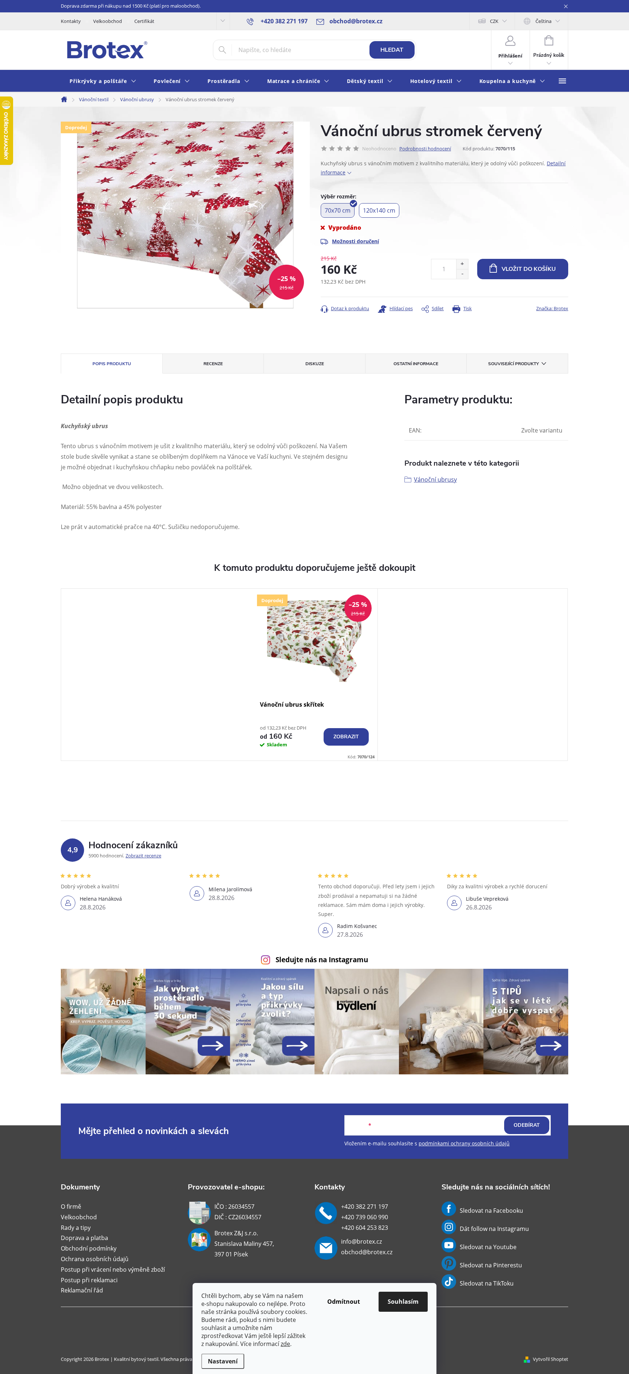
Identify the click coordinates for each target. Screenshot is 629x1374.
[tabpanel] (314, 675)
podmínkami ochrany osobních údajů (464, 1143)
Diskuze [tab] (314, 364)
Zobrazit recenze (143, 855)
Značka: (552, 308)
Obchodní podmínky (88, 1248)
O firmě (71, 1207)
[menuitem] (103, 81)
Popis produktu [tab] (111, 364)
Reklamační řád (82, 1290)
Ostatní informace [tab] (415, 364)
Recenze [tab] (213, 364)
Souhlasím (403, 1302)
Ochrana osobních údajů (94, 1259)
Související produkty (513, 364)
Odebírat (527, 1125)
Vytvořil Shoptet (550, 1359)
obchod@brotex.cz (366, 1252)
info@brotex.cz (361, 1241)
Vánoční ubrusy (435, 479)
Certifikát (144, 21)
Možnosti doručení (355, 241)
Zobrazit (346, 736)
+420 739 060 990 (364, 1217)
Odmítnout (343, 1302)
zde (285, 1344)
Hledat (391, 50)
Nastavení (223, 1361)
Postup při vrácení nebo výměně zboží (113, 1270)
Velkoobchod (107, 21)
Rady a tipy (76, 1228)
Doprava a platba (84, 1238)
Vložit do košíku (529, 269)
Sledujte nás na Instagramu (322, 959)
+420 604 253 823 (364, 1228)
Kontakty (71, 21)
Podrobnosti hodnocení (425, 148)
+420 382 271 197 (364, 1207)
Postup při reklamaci (89, 1280)
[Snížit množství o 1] (462, 274)
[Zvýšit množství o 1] (462, 264)
